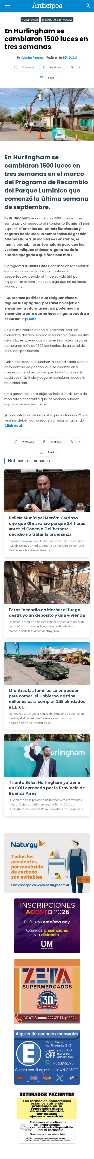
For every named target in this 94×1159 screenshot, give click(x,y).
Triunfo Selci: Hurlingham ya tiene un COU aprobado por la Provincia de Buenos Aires (47, 788)
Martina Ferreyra (33, 58)
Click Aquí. (13, 425)
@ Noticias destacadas (57, 19)
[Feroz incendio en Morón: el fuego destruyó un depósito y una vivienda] (47, 582)
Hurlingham (30, 19)
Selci (33, 319)
